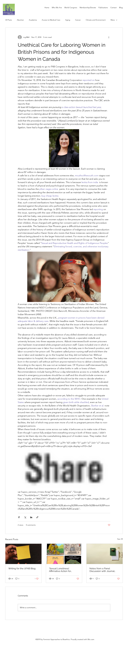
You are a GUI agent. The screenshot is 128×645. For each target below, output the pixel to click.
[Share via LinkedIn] (31, 517)
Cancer (78, 20)
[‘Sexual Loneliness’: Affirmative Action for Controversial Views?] (64, 554)
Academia (33, 20)
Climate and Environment (96, 20)
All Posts (8, 20)
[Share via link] (37, 517)
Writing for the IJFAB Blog (22, 568)
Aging (67, 20)
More (113, 20)
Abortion (20, 20)
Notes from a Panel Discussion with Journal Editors (102, 569)
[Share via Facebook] (19, 517)
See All (120, 539)
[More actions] (108, 37)
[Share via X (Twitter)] (25, 517)
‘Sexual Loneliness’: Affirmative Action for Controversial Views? (60, 569)
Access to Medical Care (51, 20)
